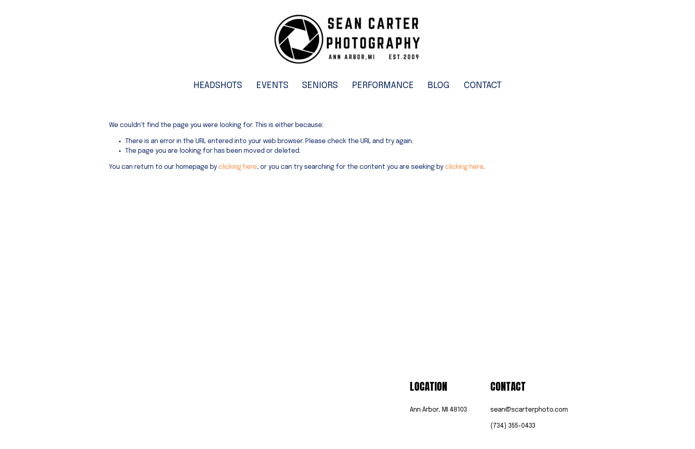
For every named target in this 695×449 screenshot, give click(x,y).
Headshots (217, 85)
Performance (383, 85)
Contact (483, 85)
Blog (439, 85)
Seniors (320, 85)
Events (272, 85)
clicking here (237, 167)
